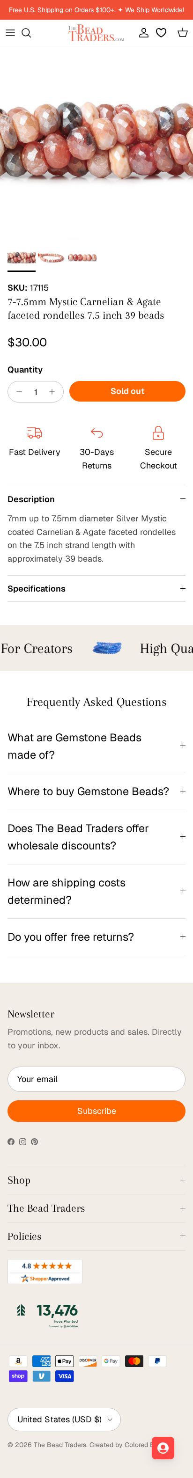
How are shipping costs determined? (66, 891)
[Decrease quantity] (16, 391)
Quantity (25, 369)
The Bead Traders (60, 1445)
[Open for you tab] (163, 1448)
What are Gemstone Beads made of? (74, 746)
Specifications (36, 588)
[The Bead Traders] (96, 32)
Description (31, 499)
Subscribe (96, 1110)
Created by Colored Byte (126, 1445)
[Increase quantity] (54, 391)
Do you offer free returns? (70, 936)
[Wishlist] (162, 32)
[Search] (31, 32)
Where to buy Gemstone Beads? (88, 791)
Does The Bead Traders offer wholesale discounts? (78, 837)
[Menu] (10, 32)
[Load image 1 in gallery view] (96, 142)
